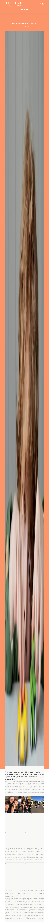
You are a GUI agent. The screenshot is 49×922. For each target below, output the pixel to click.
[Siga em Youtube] (27, 9)
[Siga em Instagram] (24, 9)
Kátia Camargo (19, 26)
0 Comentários (32, 26)
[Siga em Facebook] (22, 9)
